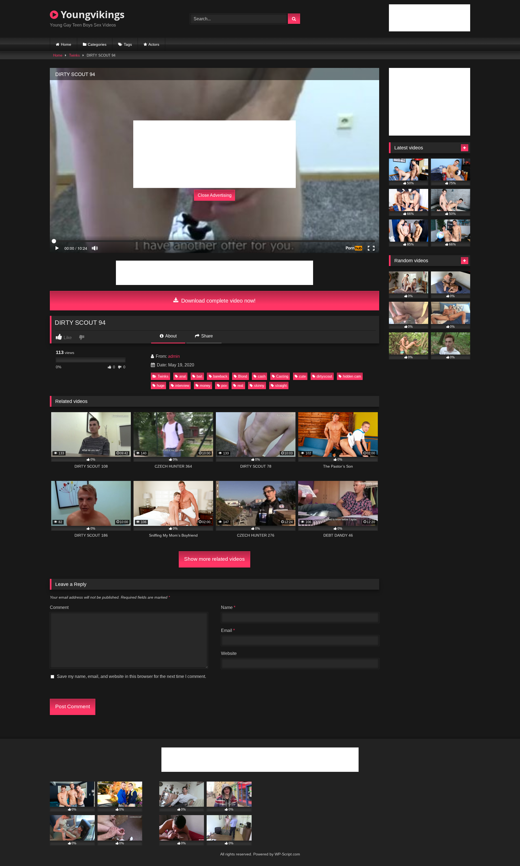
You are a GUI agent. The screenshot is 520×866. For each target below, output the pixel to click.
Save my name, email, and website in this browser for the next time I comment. (131, 676)
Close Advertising (215, 195)
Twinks (74, 55)
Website (229, 653)
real (240, 385)
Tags (128, 44)
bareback (220, 376)
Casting (282, 376)
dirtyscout (324, 376)
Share (206, 336)
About (170, 336)
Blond (242, 376)
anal (182, 376)
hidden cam (352, 376)
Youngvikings (91, 14)
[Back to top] (503, 850)
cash (261, 376)
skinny (259, 385)
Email (228, 630)
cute (302, 376)
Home (66, 44)
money (205, 385)
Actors (153, 44)
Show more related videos (214, 559)
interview (182, 385)
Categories (97, 44)
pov (224, 385)
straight (281, 385)
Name (228, 607)
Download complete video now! (218, 301)
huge (160, 385)
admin (174, 356)
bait (199, 376)
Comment (59, 607)
